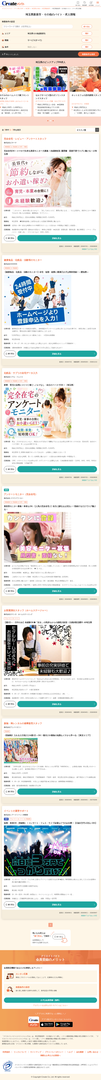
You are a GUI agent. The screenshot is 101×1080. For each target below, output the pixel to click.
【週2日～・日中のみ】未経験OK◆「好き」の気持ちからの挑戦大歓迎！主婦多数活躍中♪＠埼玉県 (48, 622)
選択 (86, 33)
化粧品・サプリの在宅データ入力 (20, 373)
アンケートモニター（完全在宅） (20, 494)
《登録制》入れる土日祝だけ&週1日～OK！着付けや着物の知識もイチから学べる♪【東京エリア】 (47, 735)
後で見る (11, 238)
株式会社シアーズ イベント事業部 (16, 815)
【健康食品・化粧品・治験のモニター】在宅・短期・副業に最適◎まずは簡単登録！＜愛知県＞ (46, 272)
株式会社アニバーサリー (12, 727)
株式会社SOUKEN (10, 264)
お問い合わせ (92, 1052)
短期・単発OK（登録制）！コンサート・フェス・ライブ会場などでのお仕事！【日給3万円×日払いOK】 (50, 823)
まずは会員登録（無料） (50, 1000)
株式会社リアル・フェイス (13, 377)
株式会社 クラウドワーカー (13, 498)
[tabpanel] (50, 91)
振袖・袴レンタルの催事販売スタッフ (23, 723)
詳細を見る (56, 238)
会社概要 (80, 1052)
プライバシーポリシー (54, 1052)
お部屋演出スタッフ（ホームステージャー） (26, 610)
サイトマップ (35, 1052)
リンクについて (20, 1052)
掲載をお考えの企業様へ (50, 1055)
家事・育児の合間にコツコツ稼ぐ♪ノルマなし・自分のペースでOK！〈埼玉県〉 (39, 385)
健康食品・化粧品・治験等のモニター (23, 260)
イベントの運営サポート (16, 811)
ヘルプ (70, 1052)
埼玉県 (27, 8)
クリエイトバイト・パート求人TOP (12, 8)
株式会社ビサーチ (10, 143)
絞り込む (87, 27)
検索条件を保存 (88, 54)
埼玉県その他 (36, 8)
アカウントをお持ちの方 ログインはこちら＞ (50, 1005)
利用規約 (6, 1052)
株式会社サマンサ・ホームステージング (18, 614)
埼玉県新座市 (46, 8)
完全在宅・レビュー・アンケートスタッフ (25, 139)
